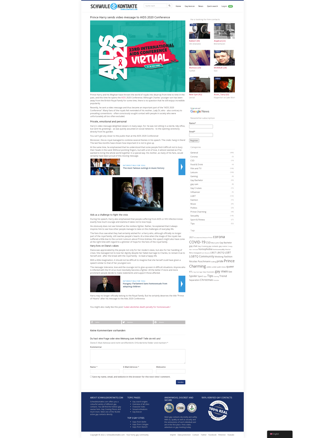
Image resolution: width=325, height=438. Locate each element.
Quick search (212, 6)
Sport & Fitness (197, 219)
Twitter (204, 435)
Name (93, 367)
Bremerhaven (219, 44)
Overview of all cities (140, 404)
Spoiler (193, 276)
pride (220, 261)
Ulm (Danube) (195, 44)
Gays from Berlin (139, 422)
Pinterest (222, 435)
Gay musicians (208, 272)
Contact (195, 435)
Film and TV (195, 168)
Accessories (198, 237)
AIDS (123, 97)
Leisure (194, 172)
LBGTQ (220, 252)
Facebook (212, 435)
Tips (192, 223)
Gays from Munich (140, 427)
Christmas (206, 280)
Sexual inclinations (139, 409)
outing (213, 261)
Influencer (195, 192)
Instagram (198, 253)
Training (216, 276)
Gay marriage (197, 272)
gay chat (193, 246)
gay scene (223, 246)
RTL (191, 271)
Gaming (194, 176)
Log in (227, 6)
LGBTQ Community (201, 256)
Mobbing (219, 256)
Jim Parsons (206, 253)
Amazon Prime (207, 237)
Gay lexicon (190, 6)
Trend (223, 276)
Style (205, 276)
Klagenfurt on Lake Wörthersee (224, 98)
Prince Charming (198, 211)
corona (219, 236)
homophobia (205, 249)
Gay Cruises (196, 188)
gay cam (194, 184)
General (194, 152)
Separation (194, 280)
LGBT (193, 196)
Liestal (192, 98)
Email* (192, 131)
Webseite (161, 367)
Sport (200, 276)
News (200, 6)
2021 (191, 237)
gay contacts (213, 246)
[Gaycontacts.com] (114, 6)
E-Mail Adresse (130, 367)
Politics (193, 207)
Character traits (138, 406)
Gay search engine (140, 401)
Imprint (173, 435)
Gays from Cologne (140, 424)
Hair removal (193, 249)
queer (230, 266)
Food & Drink (196, 164)
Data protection (184, 435)
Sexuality (194, 215)
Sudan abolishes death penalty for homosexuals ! (147, 307)
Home (178, 6)
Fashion (194, 200)
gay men (221, 271)
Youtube (216, 280)
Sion (215, 71)
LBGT (213, 252)
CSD (192, 160)
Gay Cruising (203, 246)
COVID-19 (197, 241)
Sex (230, 271)
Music (193, 203)
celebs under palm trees (216, 267)
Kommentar (96, 347)
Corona (194, 156)
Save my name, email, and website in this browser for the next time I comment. (131, 376)
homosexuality (219, 249)
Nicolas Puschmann (199, 261)
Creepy (230, 246)
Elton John (215, 243)
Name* (192, 123)
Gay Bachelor (196, 180)
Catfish (192, 71)
